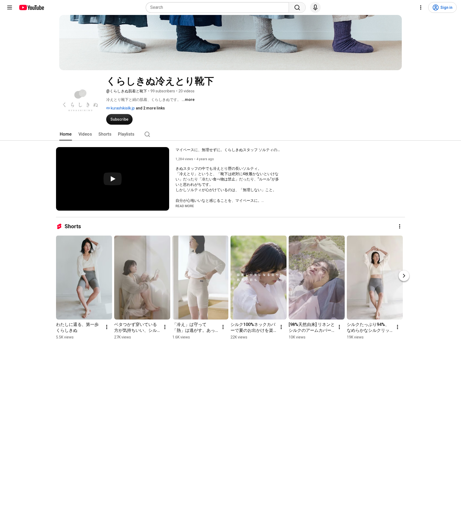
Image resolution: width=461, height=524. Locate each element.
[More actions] (399, 226)
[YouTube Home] (31, 7)
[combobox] (219, 7)
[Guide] (9, 7)
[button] (185, 205)
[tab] (65, 134)
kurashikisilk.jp (122, 108)
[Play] (113, 178)
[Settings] (421, 7)
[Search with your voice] (315, 7)
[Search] (297, 7)
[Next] (404, 275)
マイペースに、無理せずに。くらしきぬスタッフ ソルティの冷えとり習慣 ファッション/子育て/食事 (229, 150)
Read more (185, 206)
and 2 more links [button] (150, 108)
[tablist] (230, 134)
